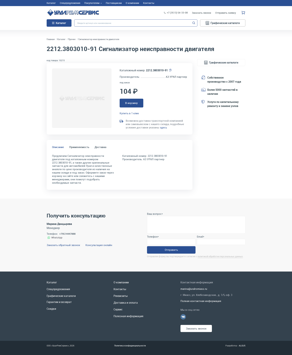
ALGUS (242, 345)
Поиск (193, 23)
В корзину (131, 103)
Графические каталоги (225, 23)
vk (183, 317)
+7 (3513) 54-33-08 (177, 12)
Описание (58, 147)
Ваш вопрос (155, 213)
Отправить (171, 249)
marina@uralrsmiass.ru (193, 288)
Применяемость (79, 147)
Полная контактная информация (200, 301)
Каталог (61, 23)
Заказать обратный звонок (63, 245)
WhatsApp (56, 237)
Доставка (100, 147)
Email (200, 236)
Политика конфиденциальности (130, 345)
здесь (163, 127)
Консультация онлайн (99, 245)
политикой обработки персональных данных (220, 256)
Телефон (153, 236)
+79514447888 (67, 233)
